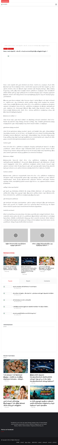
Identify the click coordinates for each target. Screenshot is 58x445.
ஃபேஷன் (22, 442)
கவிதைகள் (45, 442)
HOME (17, 442)
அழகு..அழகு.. (28, 442)
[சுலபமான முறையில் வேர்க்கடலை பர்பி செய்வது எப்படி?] (7, 315)
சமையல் (50, 442)
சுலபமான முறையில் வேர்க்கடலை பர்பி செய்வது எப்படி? (24, 313)
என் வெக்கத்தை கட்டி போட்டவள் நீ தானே (22, 300)
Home (5, 45)
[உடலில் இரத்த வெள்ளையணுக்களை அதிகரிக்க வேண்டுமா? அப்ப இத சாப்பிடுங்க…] (7, 308)
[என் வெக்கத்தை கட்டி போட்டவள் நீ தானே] (7, 302)
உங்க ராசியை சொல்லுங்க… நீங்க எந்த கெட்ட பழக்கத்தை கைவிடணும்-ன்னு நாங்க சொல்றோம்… (33, 293)
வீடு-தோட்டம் (10, 48)
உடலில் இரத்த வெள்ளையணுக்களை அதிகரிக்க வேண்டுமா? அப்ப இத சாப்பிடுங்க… (31, 306)
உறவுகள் (39, 442)
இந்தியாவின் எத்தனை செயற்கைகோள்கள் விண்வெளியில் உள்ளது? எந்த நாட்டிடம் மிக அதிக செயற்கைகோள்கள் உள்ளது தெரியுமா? (28, 269)
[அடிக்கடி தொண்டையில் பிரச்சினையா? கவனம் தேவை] (7, 288)
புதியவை (10, 45)
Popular (10, 281)
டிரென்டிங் (54, 442)
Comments (47, 281)
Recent (28, 281)
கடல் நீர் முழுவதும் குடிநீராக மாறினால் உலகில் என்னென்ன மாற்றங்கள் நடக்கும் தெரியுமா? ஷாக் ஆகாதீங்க (42, 403)
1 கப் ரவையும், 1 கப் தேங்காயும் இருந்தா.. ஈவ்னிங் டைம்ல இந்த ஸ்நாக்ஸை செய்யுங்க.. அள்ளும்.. (10, 268)
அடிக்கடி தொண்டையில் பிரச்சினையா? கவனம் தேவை (25, 286)
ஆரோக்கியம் (34, 442)
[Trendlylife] (4, 4)
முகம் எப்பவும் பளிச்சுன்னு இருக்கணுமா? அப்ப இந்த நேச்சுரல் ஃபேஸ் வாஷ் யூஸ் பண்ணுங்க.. (46, 268)
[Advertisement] (29, 10)
